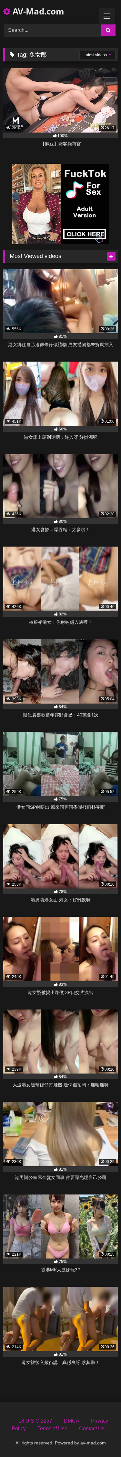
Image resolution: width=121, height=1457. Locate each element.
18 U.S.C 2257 (35, 1421)
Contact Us (92, 1428)
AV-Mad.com (37, 11)
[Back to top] (101, 1438)
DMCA (71, 1421)
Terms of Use (52, 1428)
